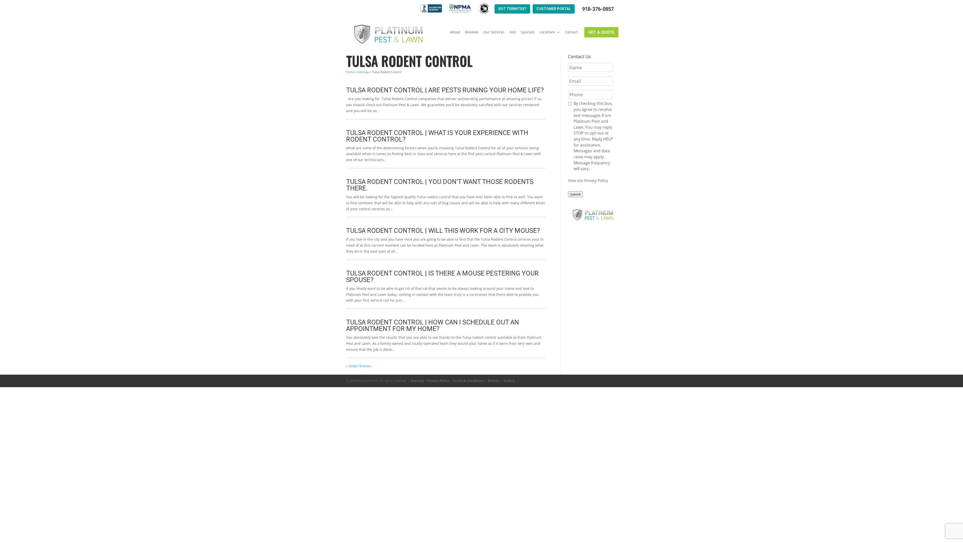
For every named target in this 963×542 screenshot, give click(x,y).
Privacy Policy (438, 380)
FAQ (512, 32)
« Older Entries (358, 366)
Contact (571, 32)
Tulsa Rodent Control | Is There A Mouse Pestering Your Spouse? (442, 276)
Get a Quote (601, 32)
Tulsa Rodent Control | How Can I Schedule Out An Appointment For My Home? (432, 325)
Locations (547, 32)
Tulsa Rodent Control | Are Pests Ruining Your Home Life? (445, 90)
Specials (528, 32)
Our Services (494, 32)
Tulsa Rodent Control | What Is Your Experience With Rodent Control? (437, 136)
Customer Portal (553, 9)
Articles (494, 380)
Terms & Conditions (468, 380)
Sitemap (363, 72)
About (455, 32)
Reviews (471, 32)
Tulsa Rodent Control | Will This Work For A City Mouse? (443, 230)
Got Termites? (512, 9)
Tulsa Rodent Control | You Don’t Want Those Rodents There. (439, 185)
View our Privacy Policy (588, 180)
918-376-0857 (598, 9)
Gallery (509, 380)
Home (350, 72)
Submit (575, 194)
